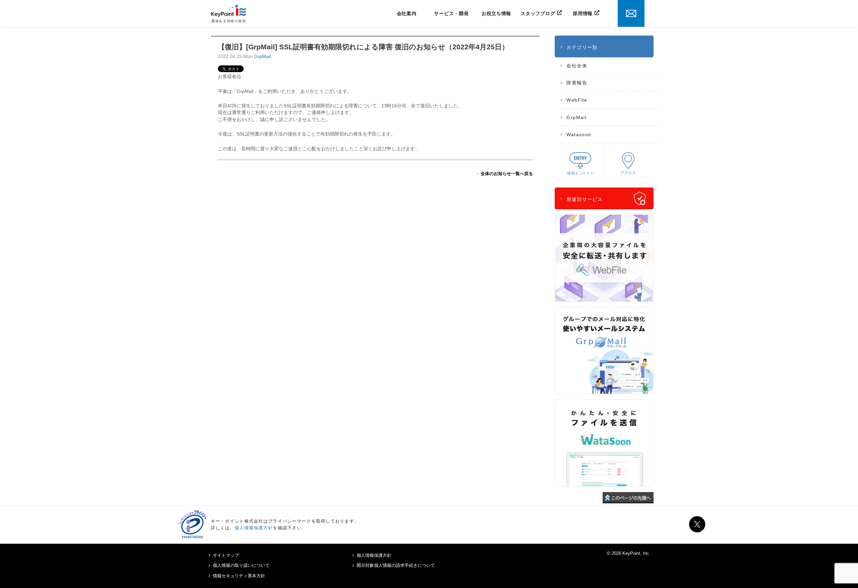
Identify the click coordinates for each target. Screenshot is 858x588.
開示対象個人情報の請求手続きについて (396, 565)
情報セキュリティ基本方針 (239, 575)
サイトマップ (226, 555)
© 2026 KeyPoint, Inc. (628, 553)
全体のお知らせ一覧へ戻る (507, 173)
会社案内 (407, 13)
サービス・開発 (451, 13)
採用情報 (583, 13)
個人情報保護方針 (254, 527)
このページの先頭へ (628, 497)
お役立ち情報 (496, 13)
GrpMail (262, 56)
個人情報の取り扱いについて (241, 565)
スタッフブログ (537, 13)
